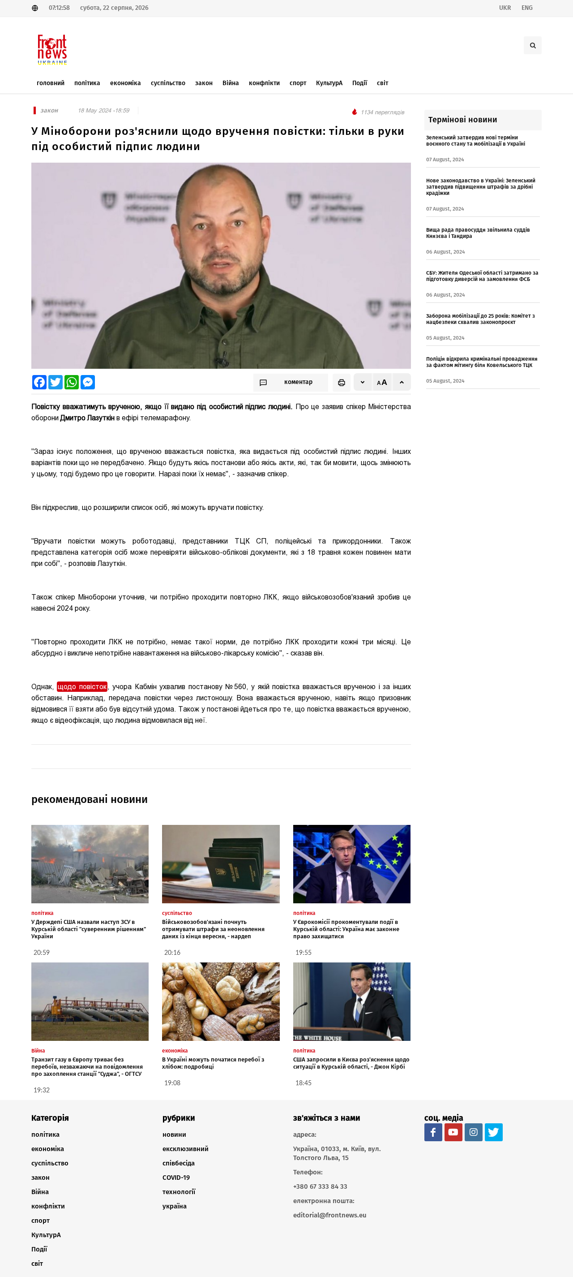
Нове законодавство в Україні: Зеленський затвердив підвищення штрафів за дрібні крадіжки (480, 186)
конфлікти (48, 1206)
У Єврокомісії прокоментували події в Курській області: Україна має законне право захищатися (346, 929)
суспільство (49, 1163)
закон (40, 1177)
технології (178, 1192)
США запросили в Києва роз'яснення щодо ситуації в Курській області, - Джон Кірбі (351, 1063)
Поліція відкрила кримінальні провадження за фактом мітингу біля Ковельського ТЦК (482, 362)
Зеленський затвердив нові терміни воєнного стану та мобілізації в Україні (475, 140)
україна (174, 1206)
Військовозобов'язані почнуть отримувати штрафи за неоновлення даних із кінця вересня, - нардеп (213, 929)
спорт (40, 1221)
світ (37, 1264)
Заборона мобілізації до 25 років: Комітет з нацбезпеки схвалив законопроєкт (480, 319)
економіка (47, 1149)
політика (45, 1134)
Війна (40, 1192)
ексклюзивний (185, 1149)
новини (174, 1134)
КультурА (46, 1235)
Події (39, 1249)
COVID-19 (176, 1177)
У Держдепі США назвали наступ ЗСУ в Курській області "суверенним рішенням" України (88, 929)
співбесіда (178, 1163)
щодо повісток (82, 686)
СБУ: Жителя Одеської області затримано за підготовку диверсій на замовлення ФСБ (482, 276)
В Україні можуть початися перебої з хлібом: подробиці (213, 1063)
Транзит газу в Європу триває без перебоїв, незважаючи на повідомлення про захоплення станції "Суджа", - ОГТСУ (87, 1066)
